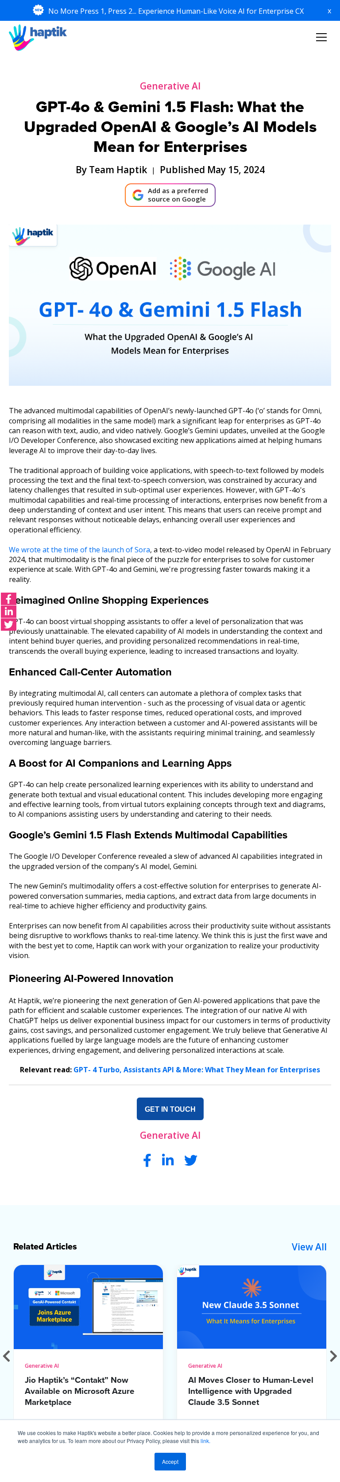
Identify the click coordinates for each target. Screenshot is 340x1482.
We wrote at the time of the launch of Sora (79, 550)
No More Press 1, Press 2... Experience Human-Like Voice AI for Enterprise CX (176, 11)
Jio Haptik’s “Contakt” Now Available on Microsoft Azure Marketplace (80, 1391)
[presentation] (6, 1355)
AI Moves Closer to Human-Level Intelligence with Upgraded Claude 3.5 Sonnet (250, 1391)
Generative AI (170, 86)
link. (205, 1440)
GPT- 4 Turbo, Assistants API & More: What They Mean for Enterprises (196, 1070)
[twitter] (8, 624)
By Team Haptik (111, 169)
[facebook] (8, 599)
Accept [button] (170, 1461)
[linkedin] (8, 611)
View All (309, 1247)
